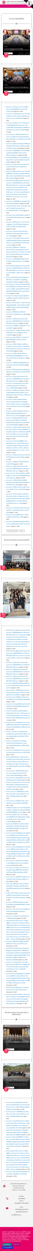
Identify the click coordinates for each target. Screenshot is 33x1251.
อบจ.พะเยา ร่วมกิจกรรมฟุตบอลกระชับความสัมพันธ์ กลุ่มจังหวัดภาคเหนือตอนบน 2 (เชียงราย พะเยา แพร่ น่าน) (17, 413)
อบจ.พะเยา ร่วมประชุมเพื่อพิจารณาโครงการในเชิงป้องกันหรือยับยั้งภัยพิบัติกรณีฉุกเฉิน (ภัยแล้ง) (18, 706)
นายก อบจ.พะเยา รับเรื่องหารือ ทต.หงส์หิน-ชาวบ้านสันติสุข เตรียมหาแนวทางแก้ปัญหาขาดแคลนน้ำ (17, 863)
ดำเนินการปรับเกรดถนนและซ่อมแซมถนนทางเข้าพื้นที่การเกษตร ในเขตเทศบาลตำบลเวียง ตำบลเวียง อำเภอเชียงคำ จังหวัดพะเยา (18, 895)
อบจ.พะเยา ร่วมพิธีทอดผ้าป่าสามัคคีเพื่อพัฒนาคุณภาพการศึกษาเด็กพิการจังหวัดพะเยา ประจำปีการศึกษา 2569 (18, 482)
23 (20, 531)
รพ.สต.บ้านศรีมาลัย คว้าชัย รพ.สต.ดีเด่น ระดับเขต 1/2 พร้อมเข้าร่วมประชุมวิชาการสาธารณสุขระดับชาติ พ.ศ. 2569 (18, 208)
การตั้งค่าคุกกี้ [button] (16, 1244)
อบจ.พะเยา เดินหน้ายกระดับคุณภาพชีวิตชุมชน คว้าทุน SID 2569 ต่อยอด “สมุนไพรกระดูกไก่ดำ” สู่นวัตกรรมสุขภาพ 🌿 (18, 146)
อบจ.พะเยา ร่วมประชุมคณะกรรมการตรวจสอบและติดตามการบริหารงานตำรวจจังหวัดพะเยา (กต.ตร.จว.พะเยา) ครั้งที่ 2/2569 (18, 116)
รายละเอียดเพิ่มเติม (7, 1247)
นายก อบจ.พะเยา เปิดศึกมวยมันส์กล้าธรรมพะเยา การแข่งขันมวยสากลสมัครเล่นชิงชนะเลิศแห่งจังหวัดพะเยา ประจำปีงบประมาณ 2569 (18, 137)
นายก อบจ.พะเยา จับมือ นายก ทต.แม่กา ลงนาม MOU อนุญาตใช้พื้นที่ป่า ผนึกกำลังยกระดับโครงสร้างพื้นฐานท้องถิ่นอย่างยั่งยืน (17, 870)
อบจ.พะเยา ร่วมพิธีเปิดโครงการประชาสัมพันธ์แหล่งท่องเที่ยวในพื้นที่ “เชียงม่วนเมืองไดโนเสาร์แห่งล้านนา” (18, 153)
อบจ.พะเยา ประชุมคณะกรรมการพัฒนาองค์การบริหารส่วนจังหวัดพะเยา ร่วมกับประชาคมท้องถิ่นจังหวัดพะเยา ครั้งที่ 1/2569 (17, 743)
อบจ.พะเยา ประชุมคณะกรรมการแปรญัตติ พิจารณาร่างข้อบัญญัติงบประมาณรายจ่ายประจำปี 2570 (17, 109)
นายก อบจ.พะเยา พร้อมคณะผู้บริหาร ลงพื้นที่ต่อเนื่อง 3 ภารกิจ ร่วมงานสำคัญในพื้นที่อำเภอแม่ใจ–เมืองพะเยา (18, 475)
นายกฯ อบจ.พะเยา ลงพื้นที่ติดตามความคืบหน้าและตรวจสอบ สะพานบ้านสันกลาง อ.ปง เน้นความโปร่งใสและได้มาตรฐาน (17, 794)
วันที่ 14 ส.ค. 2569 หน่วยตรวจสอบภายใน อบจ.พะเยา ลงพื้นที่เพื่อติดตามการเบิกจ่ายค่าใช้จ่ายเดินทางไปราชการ (18, 378)
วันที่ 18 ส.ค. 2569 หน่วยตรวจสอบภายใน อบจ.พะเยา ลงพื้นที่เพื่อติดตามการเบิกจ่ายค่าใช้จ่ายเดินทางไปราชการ (18, 321)
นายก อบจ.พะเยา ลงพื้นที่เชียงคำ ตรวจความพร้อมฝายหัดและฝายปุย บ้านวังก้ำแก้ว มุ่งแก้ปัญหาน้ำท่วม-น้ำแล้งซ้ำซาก (18, 692)
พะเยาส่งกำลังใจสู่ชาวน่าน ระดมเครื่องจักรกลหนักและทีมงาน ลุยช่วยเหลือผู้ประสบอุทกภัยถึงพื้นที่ (18, 160)
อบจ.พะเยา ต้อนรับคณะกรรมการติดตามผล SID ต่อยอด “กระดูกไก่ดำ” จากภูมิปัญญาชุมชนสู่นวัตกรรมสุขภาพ (17, 279)
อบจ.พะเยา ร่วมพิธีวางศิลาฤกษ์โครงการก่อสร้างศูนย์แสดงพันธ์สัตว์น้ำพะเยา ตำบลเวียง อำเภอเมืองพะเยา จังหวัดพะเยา (17, 355)
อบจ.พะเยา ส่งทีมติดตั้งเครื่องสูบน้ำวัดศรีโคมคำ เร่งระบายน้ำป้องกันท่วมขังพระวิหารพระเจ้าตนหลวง (18, 524)
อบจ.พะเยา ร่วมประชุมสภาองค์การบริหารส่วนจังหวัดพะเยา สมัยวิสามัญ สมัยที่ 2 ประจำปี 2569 (18, 510)
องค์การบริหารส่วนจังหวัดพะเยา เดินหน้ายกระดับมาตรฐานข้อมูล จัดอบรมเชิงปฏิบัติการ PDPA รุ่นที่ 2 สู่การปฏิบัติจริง (17, 1132)
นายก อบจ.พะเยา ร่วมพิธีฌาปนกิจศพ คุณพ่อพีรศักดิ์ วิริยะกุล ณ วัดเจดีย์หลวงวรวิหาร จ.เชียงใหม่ (18, 332)
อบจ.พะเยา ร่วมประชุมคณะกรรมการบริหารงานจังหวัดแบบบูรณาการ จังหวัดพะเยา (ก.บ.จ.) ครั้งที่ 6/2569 (17, 385)
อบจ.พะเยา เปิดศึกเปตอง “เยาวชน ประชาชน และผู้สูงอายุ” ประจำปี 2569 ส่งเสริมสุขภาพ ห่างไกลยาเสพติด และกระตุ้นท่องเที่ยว (18, 224)
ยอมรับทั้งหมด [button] (7, 1244)
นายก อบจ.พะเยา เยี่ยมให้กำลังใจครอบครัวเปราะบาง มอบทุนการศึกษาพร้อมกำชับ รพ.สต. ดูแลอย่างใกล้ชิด (17, 773)
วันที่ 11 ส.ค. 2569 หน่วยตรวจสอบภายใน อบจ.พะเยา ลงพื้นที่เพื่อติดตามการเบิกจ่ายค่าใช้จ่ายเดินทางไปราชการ (18, 468)
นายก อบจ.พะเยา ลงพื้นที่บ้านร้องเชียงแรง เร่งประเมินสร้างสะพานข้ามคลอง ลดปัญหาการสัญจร (18, 879)
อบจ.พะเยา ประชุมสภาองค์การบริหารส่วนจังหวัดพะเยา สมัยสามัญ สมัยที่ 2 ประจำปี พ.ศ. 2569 (17, 233)
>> (23, 531)
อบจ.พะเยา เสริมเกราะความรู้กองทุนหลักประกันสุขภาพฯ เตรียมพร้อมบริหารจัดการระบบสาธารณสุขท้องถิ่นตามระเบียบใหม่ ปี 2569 (18, 734)
